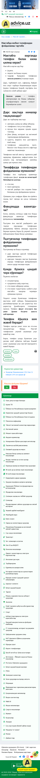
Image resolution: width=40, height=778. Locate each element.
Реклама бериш (7, 752)
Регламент (21, 750)
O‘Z (6, 11)
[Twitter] (31, 52)
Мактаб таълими (19, 37)
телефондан (9, 359)
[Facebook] (29, 52)
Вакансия (13, 750)
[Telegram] (34, 52)
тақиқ (15, 351)
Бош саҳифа (6, 37)
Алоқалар (5, 750)
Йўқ (14, 387)
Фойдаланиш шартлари (22, 752)
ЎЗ (2, 11)
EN (14, 11)
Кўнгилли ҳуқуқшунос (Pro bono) (13, 747)
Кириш (34, 31)
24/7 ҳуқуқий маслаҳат (6, 14)
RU (10, 11)
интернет (7, 351)
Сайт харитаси (31, 747)
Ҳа (7, 387)
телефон (7, 355)
